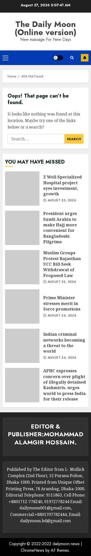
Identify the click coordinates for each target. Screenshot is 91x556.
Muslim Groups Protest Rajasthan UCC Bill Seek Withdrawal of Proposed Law (22, 267)
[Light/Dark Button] (58, 57)
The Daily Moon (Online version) (45, 28)
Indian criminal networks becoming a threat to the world (22, 346)
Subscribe (84, 57)
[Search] (72, 58)
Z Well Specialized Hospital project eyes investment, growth (22, 188)
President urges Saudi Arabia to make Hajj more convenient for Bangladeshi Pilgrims (22, 228)
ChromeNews (32, 550)
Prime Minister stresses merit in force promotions (22, 306)
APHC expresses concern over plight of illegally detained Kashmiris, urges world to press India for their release (22, 385)
